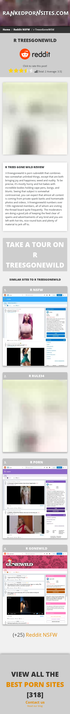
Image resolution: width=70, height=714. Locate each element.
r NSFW (36, 290)
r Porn (36, 462)
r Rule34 (36, 376)
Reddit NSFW (22, 29)
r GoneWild (36, 548)
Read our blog (35, 705)
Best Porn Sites (35, 684)
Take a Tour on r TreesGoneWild (35, 255)
